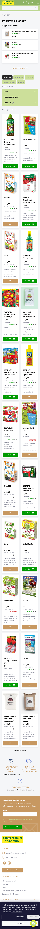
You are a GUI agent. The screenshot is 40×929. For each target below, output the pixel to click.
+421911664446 (11, 857)
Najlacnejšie (18, 77)
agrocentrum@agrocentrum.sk (16, 853)
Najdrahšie (29, 77)
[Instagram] (9, 862)
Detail (10, 224)
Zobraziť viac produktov (20, 68)
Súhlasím (20, 924)
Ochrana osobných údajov (10, 894)
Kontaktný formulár (12, 870)
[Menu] (37, 2)
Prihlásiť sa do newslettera (12, 827)
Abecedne (21, 82)
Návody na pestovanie (9, 881)
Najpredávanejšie (9, 82)
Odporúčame (7, 77)
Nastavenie (20, 917)
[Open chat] (33, 923)
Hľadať (35, 8)
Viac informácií (16, 912)
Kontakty (5, 884)
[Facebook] (4, 862)
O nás (4, 887)
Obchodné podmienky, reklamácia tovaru (15, 891)
